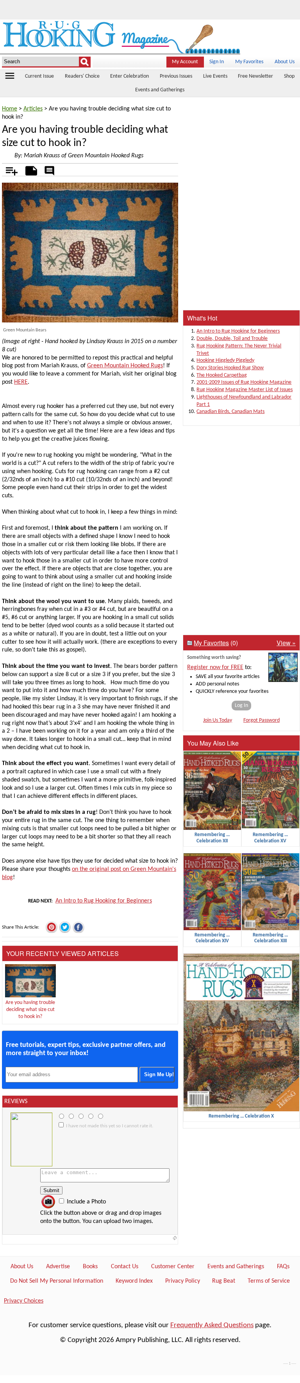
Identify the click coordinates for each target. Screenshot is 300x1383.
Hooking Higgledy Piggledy (225, 360)
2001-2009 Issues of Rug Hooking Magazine (243, 382)
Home (9, 109)
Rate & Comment (49, 171)
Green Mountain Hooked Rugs (125, 366)
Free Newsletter (255, 76)
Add (7, 169)
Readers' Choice (82, 76)
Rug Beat (223, 1281)
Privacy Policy (182, 1281)
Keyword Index (134, 1281)
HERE (21, 382)
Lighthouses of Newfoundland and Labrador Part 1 (243, 401)
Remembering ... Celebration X (241, 1116)
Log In (241, 705)
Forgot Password (261, 720)
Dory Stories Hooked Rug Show (230, 368)
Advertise (58, 1267)
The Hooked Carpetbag (221, 375)
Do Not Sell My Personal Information (56, 1281)
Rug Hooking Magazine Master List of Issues (244, 390)
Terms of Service (269, 1281)
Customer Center (173, 1267)
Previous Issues (176, 76)
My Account (185, 62)
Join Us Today (217, 720)
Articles (33, 109)
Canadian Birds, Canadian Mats (230, 412)
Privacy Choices (23, 1301)
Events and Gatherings (159, 90)
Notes (29, 169)
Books (90, 1267)
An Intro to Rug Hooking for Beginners (103, 901)
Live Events (215, 76)
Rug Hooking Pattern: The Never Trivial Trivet (238, 349)
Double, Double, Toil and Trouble (232, 339)
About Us (285, 62)
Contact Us (124, 1267)
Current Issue (39, 76)
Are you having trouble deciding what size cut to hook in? (30, 1010)
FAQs (283, 1267)
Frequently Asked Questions (212, 1325)
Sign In (216, 62)
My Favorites (249, 62)
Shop (289, 76)
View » (286, 642)
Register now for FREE (215, 667)
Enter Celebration (129, 76)
